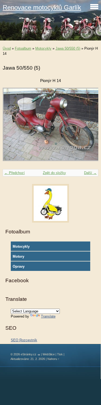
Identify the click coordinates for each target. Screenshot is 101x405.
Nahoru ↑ (53, 358)
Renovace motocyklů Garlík (42, 7)
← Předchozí (14, 173)
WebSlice (49, 354)
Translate (48, 316)
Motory (18, 256)
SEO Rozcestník (24, 340)
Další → (90, 173)
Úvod (7, 48)
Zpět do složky (54, 173)
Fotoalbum (23, 48)
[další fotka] (89, 127)
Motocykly (43, 48)
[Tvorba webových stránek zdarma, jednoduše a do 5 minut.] (39, 354)
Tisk (60, 354)
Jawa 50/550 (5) (67, 48)
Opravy (19, 266)
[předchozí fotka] (11, 127)
